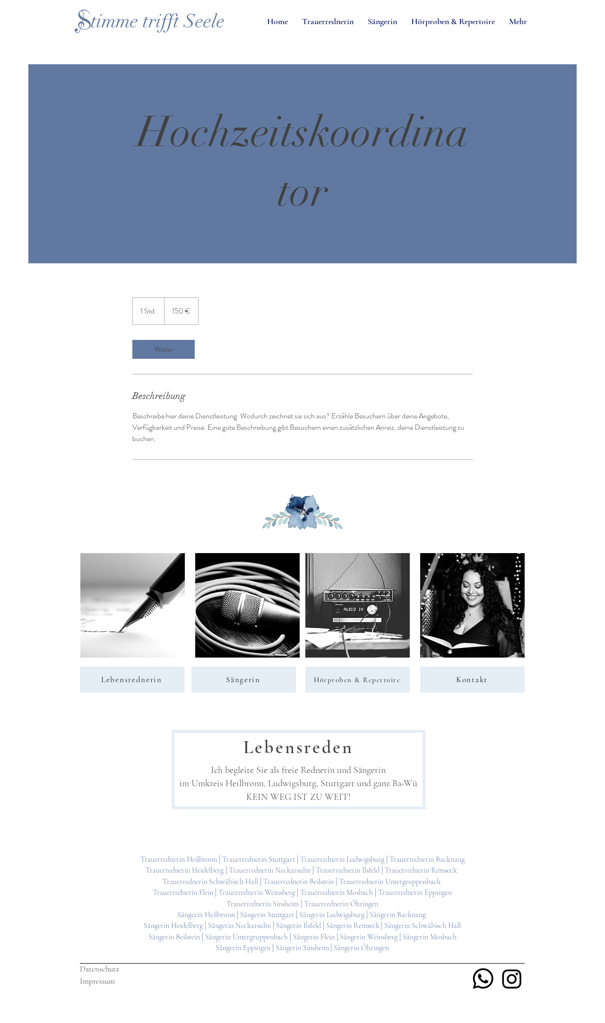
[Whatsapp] (483, 978)
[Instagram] (512, 978)
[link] (163, 349)
